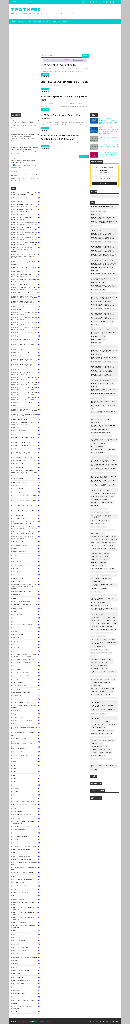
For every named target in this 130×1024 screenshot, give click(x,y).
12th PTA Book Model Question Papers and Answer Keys (23, 373)
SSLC (14, 876)
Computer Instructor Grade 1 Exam (26, 605)
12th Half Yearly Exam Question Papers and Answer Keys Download (24, 360)
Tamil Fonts (17, 896)
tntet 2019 (17, 974)
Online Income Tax (20, 755)
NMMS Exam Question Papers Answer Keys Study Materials (23, 742)
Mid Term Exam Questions (23, 720)
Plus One (16, 795)
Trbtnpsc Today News (21, 997)
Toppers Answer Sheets (21, 980)
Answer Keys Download (21, 575)
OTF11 (15, 765)
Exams (21, 21)
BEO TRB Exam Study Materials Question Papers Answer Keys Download (23, 586)
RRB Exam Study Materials (23, 849)
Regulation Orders (20, 836)
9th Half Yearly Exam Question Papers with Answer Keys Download (24, 532)
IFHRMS (16, 679)
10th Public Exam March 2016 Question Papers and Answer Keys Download (23, 256)
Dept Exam (17, 628)
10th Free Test (18, 201)
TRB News (16, 990)
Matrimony (30, 1)
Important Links (19, 682)
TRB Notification (19, 993)
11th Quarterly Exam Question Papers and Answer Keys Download (24, 340)
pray (15, 808)
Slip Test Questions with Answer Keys (103, 676)
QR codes (16, 818)
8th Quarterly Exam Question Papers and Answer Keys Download (24, 511)
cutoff (15, 621)
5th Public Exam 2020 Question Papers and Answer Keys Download (24, 471)
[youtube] (113, 1)
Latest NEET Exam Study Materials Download (65, 82)
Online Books (18, 752)
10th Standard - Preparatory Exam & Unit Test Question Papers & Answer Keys (109, 154)
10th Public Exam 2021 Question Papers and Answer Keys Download (24, 228)
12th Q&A (16, 406)
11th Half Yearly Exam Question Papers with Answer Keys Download (24, 302)
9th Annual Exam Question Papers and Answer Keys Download (24, 522)
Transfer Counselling (21, 983)
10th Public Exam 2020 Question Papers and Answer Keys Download (24, 223)
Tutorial (16, 1003)
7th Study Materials (20, 492)
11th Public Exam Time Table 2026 (25, 332)
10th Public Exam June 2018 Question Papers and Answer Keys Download (23, 249)
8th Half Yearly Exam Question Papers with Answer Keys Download (24, 501)
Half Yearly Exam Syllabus (22, 662)
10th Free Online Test (21, 198)
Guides (15, 651)
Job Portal (17, 689)
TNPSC (15, 967)
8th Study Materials (20, 518)
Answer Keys (17, 571)
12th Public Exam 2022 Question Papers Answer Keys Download (24, 388)
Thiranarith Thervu (20, 950)
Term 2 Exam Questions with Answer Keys (103, 710)
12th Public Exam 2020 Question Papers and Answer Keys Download (24, 378)
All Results (17, 562)
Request (16, 839)
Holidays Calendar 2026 (22, 676)
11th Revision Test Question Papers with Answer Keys (103, 333)
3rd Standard (18, 464)
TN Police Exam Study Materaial (25, 957)
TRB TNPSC (26, 9)
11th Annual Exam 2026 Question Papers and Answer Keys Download (24, 288)
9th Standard (18, 542)
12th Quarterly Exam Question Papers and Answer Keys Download (24, 410)
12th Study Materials (20, 419)
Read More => (45, 77)
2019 (15, 434)
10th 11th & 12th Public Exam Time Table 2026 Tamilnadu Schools (25, 193)
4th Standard (18, 467)
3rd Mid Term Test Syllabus (23, 457)
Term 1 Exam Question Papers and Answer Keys (25, 908)
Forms (22, 1)
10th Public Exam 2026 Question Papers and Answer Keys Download (24, 243)
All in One (16, 558)
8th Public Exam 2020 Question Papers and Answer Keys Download (24, 506)
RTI (14, 853)
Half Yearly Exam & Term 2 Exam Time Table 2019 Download (24, 655)
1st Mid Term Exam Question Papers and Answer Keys (22, 423)
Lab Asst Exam (18, 699)
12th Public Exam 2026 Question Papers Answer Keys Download (24, 398)
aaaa (15, 548)
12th (28, 21)
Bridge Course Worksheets (23, 591)
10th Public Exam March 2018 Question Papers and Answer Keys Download (23, 262)
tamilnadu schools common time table (104, 698)
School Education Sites (21, 856)
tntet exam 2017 (19, 977)
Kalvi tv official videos (21, 692)
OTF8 (15, 778)
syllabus (16, 889)
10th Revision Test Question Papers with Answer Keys (103, 278)
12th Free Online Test (21, 352)
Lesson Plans (51, 21)
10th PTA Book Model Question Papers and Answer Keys (23, 218)
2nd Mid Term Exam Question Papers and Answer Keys (23, 438)
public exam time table (22, 815)
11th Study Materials (20, 349)
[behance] (103, 1)
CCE (14, 598)
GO (14, 644)
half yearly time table (21, 669)
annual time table (20, 568)
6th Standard (18, 479)
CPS (14, 611)
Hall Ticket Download (21, 672)
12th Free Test (18, 356)
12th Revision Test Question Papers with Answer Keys (103, 394)
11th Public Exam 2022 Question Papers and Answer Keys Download (24, 323)
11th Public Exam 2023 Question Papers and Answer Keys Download (24, 328)
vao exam (16, 1012)
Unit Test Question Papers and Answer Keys (104, 766)
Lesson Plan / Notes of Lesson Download (101, 585)
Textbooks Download (20, 947)
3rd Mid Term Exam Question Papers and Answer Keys (23, 453)
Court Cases (17, 608)
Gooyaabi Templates (45, 1021)
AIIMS (15, 555)
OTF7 (15, 775)
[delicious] (110, 1)
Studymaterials (19, 882)
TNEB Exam (17, 964)
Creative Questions (20, 614)
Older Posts (83, 156)
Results (16, 843)
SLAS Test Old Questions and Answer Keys (25, 863)
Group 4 (16, 648)
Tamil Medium (18, 899)
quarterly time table (21, 826)
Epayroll (16, 638)
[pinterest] (90, 1)
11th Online (17, 309)
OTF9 (15, 782)
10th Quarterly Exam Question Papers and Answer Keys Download (24, 275)
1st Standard (18, 427)
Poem (15, 798)
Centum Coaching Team (22, 601)
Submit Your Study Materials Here (25, 886)
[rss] (100, 1)
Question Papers (19, 830)
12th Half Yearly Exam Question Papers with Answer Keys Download (24, 365)
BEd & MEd (17, 581)
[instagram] (106, 1)
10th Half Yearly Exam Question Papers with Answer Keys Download (24, 210)
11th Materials (18, 306)
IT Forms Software (20, 686)
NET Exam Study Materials (22, 738)
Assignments (18, 578)
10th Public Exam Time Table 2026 (25, 268)
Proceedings (18, 811)
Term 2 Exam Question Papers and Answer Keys (102, 706)
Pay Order (17, 788)
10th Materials (18, 214)
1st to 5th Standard (20, 431)
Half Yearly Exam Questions (23, 659)
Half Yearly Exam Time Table (23, 666)
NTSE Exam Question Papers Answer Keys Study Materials (25, 748)
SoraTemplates (23, 1021)
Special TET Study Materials (23, 873)
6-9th (15, 475)
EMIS (15, 631)
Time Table (17, 954)
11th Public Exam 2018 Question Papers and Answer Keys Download (24, 313)
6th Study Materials (20, 482)
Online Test (17, 758)
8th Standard (18, 515)
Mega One (16, 714)
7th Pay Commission (20, 485)
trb (14, 987)
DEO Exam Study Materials (23, 624)
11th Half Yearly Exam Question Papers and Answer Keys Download (24, 297)
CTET (15, 618)
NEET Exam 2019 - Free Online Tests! (60, 65)
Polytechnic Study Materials (23, 801)
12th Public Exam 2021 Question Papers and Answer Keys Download (24, 383)
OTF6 (15, 772)
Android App (17, 565)
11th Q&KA (17, 336)
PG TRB (15, 791)
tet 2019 (16, 934)
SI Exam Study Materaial (22, 859)
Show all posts (78, 60)
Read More (45, 74)
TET (14, 931)
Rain (15, 833)
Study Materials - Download (23, 879)
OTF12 (15, 768)
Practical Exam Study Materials (25, 805)
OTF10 (15, 762)
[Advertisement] (65, 38)
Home (14, 1)
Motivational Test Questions (23, 732)
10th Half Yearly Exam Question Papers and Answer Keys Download (24, 205)
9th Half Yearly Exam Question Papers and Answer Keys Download (24, 527)
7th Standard (18, 488)
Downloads (38, 21)
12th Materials (18, 369)
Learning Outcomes (20, 702)
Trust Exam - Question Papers (24, 1000)
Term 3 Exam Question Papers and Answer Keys (102, 717)
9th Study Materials (20, 545)
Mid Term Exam (19, 717)
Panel (15, 785)
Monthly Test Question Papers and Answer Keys (102, 599)
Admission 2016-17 (20, 552)
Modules (16, 724)
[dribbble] (96, 1)
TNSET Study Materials (21, 970)
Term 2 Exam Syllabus (21, 922)
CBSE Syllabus (18, 595)
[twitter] (86, 1)
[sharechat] (116, 1)
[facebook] (83, 1)
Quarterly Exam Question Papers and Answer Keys (103, 643)
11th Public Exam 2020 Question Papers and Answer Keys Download (24, 318)
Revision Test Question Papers (24, 846)
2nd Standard (18, 449)
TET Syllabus (17, 944)
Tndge (15, 960)
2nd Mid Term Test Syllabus (23, 442)
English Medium (19, 634)
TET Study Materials (20, 941)
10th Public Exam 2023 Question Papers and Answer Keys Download (24, 238)
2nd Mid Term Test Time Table (24, 445)
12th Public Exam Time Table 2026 (25, 402)
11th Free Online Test (21, 293)
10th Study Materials (20, 284)
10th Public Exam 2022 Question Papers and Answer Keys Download (24, 233)
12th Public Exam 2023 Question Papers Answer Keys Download (24, 393)
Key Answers (17, 696)
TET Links (16, 937)
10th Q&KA (17, 271)
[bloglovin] (93, 1)
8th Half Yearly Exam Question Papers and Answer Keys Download (24, 496)
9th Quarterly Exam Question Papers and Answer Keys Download (24, 537)
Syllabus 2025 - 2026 (20, 892)
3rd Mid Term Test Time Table (24, 460)
